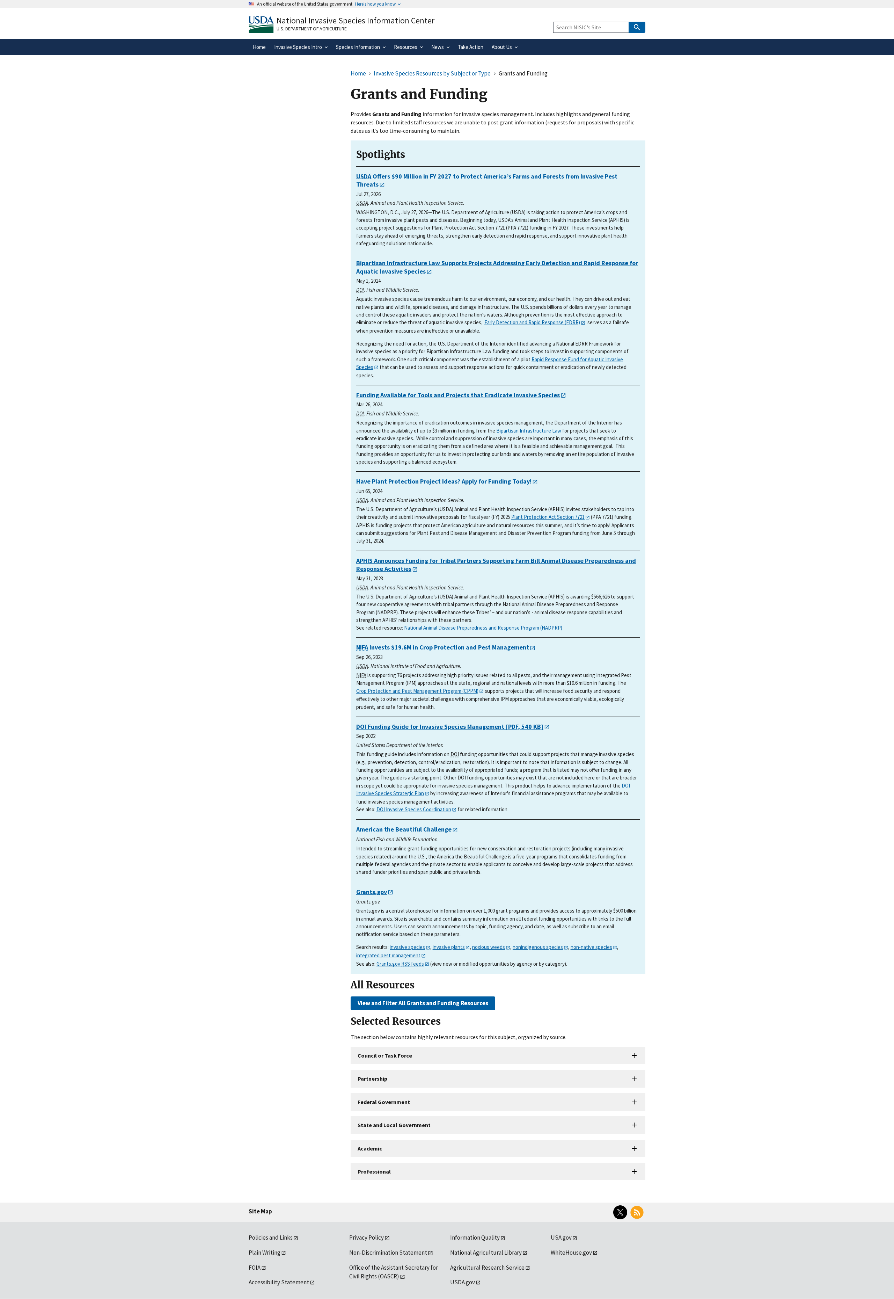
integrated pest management (388, 955)
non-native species (591, 947)
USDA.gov (462, 1282)
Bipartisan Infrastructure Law (528, 430)
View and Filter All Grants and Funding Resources (423, 1003)
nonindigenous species (538, 947)
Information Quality (475, 1237)
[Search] (637, 27)
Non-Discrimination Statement (388, 1252)
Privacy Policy (366, 1237)
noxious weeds (488, 947)
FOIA (255, 1267)
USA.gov (561, 1237)
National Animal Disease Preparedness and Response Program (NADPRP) (483, 627)
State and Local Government (394, 1125)
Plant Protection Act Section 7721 (548, 517)
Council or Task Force (385, 1055)
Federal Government (384, 1101)
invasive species (407, 947)
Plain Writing (264, 1252)
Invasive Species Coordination (413, 809)
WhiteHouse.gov (571, 1252)
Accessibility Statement (279, 1282)
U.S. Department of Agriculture (312, 29)
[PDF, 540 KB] (449, 727)
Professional (374, 1171)
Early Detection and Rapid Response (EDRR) (532, 322)
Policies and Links (271, 1237)
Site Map (260, 1211)
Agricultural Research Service (487, 1267)
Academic (370, 1148)
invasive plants (449, 947)
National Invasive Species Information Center (355, 20)
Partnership (372, 1078)
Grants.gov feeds (400, 963)
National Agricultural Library (486, 1252)
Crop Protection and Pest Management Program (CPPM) (417, 691)
